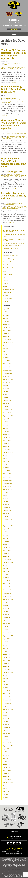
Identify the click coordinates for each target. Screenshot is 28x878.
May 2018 (5, 611)
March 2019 (6, 581)
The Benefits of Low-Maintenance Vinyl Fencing (14, 235)
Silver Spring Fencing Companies (9, 864)
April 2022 (6, 468)
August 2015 (6, 712)
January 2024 (6, 403)
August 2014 (6, 749)
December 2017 (7, 627)
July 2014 (5, 752)
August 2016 (6, 675)
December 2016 (7, 663)
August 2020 (6, 529)
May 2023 (5, 428)
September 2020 (8, 526)
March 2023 (6, 434)
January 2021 (6, 514)
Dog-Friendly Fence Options (11, 248)
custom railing (9, 206)
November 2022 (7, 446)
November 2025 (7, 336)
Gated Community (8, 268)
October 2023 (7, 413)
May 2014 (5, 758)
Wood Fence (6, 301)
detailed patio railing (11, 99)
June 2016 (6, 682)
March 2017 (6, 654)
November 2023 (7, 410)
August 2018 (6, 602)
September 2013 (8, 782)
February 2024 (7, 400)
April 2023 (6, 431)
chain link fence (9, 174)
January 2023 (6, 440)
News (4, 277)
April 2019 (6, 578)
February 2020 (7, 547)
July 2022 (5, 458)
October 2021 (7, 486)
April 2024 (6, 394)
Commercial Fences (8, 262)
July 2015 (5, 715)
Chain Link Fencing (8, 259)
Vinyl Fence (6, 295)
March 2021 (6, 507)
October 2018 (7, 596)
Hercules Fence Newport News (20, 871)
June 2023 (6, 425)
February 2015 (7, 730)
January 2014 (6, 770)
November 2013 (7, 776)
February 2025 (7, 364)
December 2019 (7, 553)
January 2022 (6, 477)
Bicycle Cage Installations (10, 256)
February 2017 (7, 657)
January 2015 (6, 733)
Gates (4, 271)
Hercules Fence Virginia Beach (14, 874)
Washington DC (18, 68)
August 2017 (6, 639)
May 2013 (5, 795)
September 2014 (8, 746)
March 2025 (6, 361)
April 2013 (6, 798)
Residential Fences (17, 63)
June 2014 (6, 755)
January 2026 (6, 330)
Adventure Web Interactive (14, 854)
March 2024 (6, 397)
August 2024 (6, 382)
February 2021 (7, 510)
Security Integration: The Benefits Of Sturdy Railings (13, 196)
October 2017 (7, 633)
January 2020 (6, 550)
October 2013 (7, 779)
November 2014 (7, 740)
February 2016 (7, 694)
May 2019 (5, 575)
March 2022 (6, 471)
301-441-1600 (13, 22)
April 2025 (6, 358)
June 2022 (6, 462)
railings (2, 102)
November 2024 (7, 373)
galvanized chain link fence (7, 175)
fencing (7, 136)
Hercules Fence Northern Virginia (9, 873)
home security (17, 175)
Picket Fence (6, 283)
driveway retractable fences (12, 66)
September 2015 (8, 709)
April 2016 (6, 688)
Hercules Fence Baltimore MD (7, 871)
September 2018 (8, 599)
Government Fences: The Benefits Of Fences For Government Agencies (13, 124)
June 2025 (6, 352)
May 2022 (5, 465)
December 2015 (7, 700)
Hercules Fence (9, 63)
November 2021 (7, 483)
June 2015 (6, 718)
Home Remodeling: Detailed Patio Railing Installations (13, 89)
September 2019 (8, 562)
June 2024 (6, 388)
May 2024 (5, 391)
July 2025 (5, 349)
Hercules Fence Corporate (10, 876)
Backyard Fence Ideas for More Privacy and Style (14, 240)
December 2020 (7, 517)
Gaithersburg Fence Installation (12, 867)
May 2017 (5, 648)
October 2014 (7, 743)
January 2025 (6, 367)
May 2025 (5, 355)
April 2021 (6, 504)
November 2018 (7, 593)
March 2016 (6, 691)
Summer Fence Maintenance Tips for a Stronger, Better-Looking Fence (14, 244)
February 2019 (7, 584)
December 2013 (7, 773)
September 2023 (8, 416)
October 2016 (7, 669)
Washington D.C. (12, 98)
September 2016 (8, 672)
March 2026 (6, 324)
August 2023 (6, 419)
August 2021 (6, 492)
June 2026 (6, 315)
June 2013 (6, 792)
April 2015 (6, 724)
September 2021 (8, 489)
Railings (5, 286)
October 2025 (7, 339)
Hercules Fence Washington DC (8, 875)
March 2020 (6, 544)
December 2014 (7, 737)
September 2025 (8, 342)
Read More (14, 82)
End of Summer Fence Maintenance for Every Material (13, 230)
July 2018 (5, 605)
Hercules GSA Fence (19, 876)
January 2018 (6, 624)
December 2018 (7, 590)
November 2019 (7, 556)
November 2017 (7, 630)
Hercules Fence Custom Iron (20, 875)
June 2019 (6, 572)
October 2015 (7, 706)
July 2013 (5, 789)
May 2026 (5, 318)
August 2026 (6, 309)
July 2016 (5, 678)
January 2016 (6, 697)
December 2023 (7, 407)
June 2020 (6, 535)
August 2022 (6, 455)
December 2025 (7, 333)
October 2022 (7, 449)
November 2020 (7, 520)
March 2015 (6, 727)
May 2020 (5, 538)
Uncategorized (4, 64)
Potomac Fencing (16, 866)
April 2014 (6, 761)
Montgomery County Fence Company (14, 865)
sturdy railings (14, 208)
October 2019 (7, 559)
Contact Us (19, 848)
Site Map (10, 848)
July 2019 (5, 568)
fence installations (18, 174)
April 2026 (6, 321)
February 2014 (7, 767)
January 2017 (6, 660)
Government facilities (15, 136)
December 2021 (7, 480)
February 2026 (7, 327)
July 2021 (5, 495)
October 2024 (7, 376)
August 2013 (6, 785)
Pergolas (5, 280)
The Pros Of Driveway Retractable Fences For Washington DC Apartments (13, 54)
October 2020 (7, 523)
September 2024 (8, 379)
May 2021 (5, 501)
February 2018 (7, 620)
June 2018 (6, 608)
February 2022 (7, 474)
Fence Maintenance (8, 265)
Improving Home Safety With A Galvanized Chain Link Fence (13, 162)
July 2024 (5, 385)
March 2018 (6, 617)
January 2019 (6, 587)
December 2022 (7, 443)
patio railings (20, 101)
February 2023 (7, 437)
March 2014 (6, 764)
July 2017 (5, 642)
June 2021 (6, 498)
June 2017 (6, 645)
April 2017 (6, 651)
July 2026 (5, 312)
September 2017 (8, 636)
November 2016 (7, 666)
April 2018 (6, 614)
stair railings (8, 208)
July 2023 (5, 422)
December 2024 (7, 370)
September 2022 (8, 452)
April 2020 (6, 541)
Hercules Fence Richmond (21, 873)
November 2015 (7, 703)
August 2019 (6, 565)
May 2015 (5, 721)
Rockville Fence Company (16, 869)
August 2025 (6, 345)
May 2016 (5, 685)
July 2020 (5, 532)
